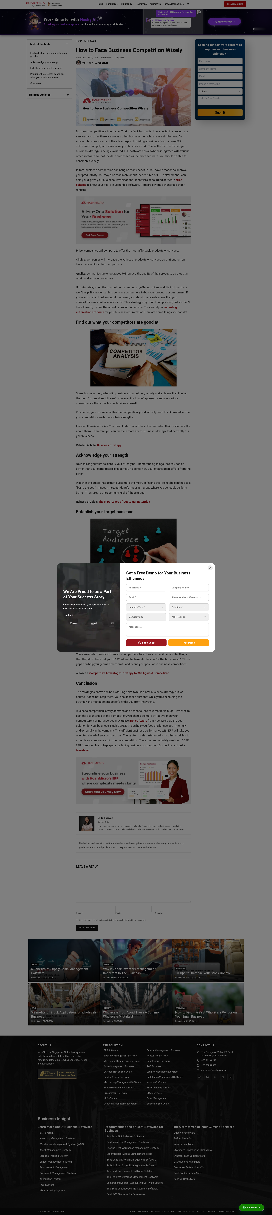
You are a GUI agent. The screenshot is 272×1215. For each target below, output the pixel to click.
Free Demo (188, 642)
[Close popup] (210, 567)
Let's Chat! (148, 642)
